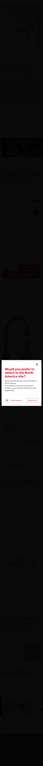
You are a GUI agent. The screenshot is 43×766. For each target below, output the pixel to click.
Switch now (32, 400)
